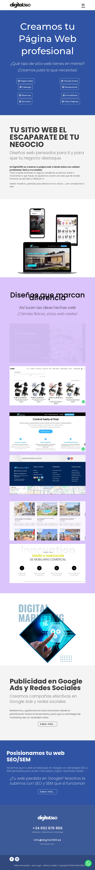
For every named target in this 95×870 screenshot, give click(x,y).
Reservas (26, 95)
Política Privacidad (22, 865)
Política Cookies (50, 865)
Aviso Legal (36, 865)
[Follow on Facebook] (12, 859)
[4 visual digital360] (48, 582)
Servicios (26, 101)
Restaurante (71, 87)
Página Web (27, 81)
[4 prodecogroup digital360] (48, 494)
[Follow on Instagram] (17, 859)
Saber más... (47, 724)
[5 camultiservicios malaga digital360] (48, 451)
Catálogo (26, 87)
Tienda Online (71, 81)
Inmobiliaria (71, 95)
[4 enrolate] (48, 362)
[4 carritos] (48, 405)
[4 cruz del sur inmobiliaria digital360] (48, 540)
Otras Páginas (71, 101)
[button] (88, 863)
